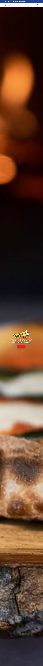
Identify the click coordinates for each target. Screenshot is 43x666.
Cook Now (20, 346)
